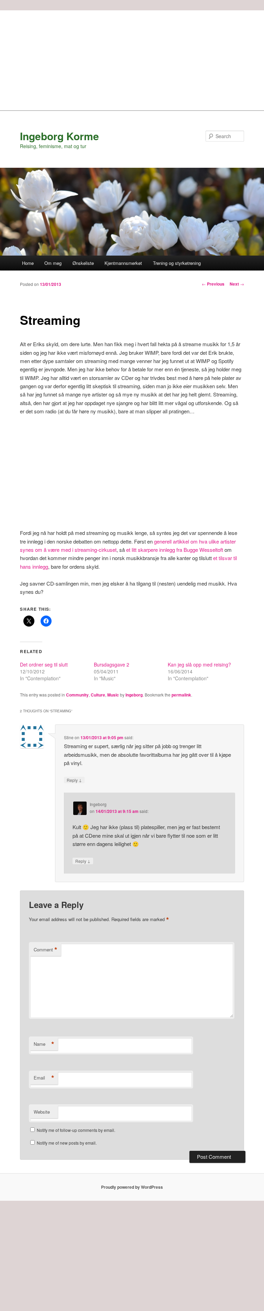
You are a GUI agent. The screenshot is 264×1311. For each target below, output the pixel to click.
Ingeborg (134, 695)
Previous (213, 284)
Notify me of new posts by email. (67, 1143)
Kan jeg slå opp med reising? (199, 664)
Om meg (53, 263)
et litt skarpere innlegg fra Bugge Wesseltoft (174, 549)
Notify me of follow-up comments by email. (76, 1130)
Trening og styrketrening (177, 263)
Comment (45, 949)
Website (42, 1111)
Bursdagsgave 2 (111, 664)
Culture (98, 695)
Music (113, 695)
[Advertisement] (132, 58)
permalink (181, 695)
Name (44, 1044)
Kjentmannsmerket (123, 263)
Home (28, 263)
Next (237, 284)
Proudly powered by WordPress (132, 1187)
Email (44, 1077)
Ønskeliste (83, 263)
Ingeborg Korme (59, 135)
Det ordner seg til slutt (44, 664)
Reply (74, 780)
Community (77, 695)
